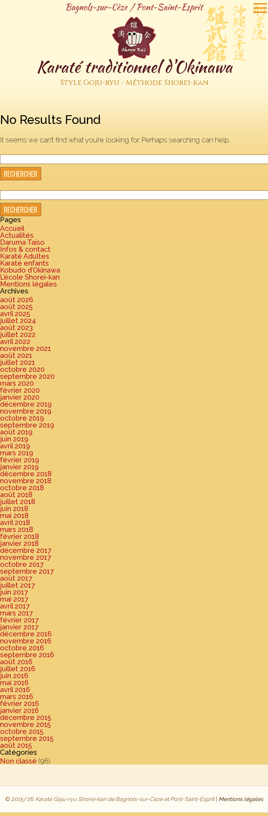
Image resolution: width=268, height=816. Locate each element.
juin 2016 (14, 676)
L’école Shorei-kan (30, 277)
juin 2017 (14, 592)
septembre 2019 (27, 425)
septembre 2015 (26, 738)
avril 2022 (15, 341)
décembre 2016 (26, 634)
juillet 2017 (17, 585)
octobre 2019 (22, 418)
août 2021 (16, 355)
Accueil (12, 228)
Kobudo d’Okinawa (30, 270)
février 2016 (19, 703)
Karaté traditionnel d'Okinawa (134, 71)
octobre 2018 (22, 488)
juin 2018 (14, 508)
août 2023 (16, 327)
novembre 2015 (25, 724)
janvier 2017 (19, 627)
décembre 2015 (25, 717)
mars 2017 (16, 613)
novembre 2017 (25, 557)
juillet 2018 (17, 501)
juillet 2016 (17, 669)
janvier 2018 (19, 543)
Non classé (18, 761)
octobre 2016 (22, 648)
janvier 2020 (19, 397)
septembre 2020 (27, 376)
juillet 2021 (17, 362)
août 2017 (16, 578)
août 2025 (16, 307)
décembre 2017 (25, 550)
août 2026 (16, 300)
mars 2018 (16, 529)
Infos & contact (25, 249)
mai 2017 (14, 599)
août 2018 (16, 495)
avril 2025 (15, 313)
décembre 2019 (26, 404)
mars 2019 (16, 453)
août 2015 (16, 745)
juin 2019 (14, 439)
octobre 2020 (22, 369)
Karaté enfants (24, 263)
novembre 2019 (25, 411)
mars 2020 (17, 383)
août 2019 (16, 432)
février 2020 (20, 390)
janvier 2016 (19, 710)
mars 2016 (16, 696)
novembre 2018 (25, 481)
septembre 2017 (27, 571)
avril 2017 (15, 606)
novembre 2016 (25, 641)
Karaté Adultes (24, 256)
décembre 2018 (26, 474)
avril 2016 (15, 689)
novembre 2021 (25, 348)
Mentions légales (28, 284)
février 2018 (19, 536)
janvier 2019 (19, 467)
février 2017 (19, 620)
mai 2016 (14, 682)
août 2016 (16, 662)
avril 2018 (15, 522)
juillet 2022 (18, 334)
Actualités (17, 235)
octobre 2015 (21, 731)
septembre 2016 (27, 655)
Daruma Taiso (22, 242)
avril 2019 (15, 446)
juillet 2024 (18, 320)
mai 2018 (14, 515)
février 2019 (19, 460)
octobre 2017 (22, 564)
